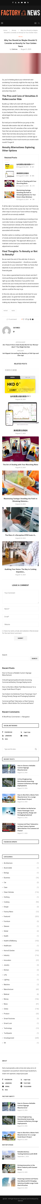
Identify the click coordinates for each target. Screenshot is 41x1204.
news (13, 310)
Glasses (21, 926)
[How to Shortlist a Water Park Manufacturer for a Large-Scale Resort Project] (8, 798)
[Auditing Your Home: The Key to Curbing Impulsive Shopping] (20, 553)
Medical (21, 994)
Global (21, 931)
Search (4, 655)
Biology (21, 873)
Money (14, 30)
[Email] (25, 2)
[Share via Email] (32, 319)
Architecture (21, 863)
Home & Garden (21, 950)
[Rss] (28, 2)
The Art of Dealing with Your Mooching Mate (26, 182)
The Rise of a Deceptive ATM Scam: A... (20, 535)
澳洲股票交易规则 (23, 173)
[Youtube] (22, 2)
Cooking (21, 902)
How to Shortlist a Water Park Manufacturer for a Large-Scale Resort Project (27, 797)
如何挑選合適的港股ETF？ (26, 164)
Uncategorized (21, 1038)
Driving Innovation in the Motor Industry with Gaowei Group (27, 1167)
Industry (21, 955)
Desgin (21, 907)
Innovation (21, 960)
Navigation (26, 717)
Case (21, 887)
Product (21, 1014)
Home (5, 30)
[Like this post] (23, 319)
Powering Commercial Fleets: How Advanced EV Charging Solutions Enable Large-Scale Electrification (27, 1182)
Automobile (21, 868)
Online (21, 1009)
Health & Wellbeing (21, 941)
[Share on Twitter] (28, 319)
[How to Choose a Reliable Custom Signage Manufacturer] (8, 768)
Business (21, 878)
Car (21, 882)
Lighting (21, 980)
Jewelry (21, 965)
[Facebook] (12, 2)
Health (21, 936)
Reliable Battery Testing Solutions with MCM (27, 1153)
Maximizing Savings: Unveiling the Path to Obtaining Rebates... (20, 499)
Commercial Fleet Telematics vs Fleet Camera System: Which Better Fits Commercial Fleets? (28, 827)
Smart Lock (21, 1023)
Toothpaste (21, 1033)
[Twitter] (15, 2)
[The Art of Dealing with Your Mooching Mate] (9, 183)
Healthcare (21, 946)
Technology (21, 1028)
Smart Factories (21, 1018)
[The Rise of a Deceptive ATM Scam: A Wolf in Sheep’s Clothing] (20, 519)
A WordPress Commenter (11, 717)
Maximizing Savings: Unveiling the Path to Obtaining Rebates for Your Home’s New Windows (26, 193)
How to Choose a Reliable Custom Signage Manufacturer (26, 767)
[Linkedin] (18, 2)
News (21, 1004)
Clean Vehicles (21, 892)
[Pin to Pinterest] (30, 319)
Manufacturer (21, 989)
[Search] (39, 23)
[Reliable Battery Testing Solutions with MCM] (8, 1155)
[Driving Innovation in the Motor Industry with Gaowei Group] (8, 1168)
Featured (21, 916)
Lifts (21, 975)
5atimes (14, 49)
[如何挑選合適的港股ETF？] (9, 165)
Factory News (21, 912)
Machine (21, 984)
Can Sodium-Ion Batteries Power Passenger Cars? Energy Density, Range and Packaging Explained (26, 811)
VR (21, 1043)
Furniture (21, 921)
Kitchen (21, 970)
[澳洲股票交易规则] (9, 174)
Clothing (21, 897)
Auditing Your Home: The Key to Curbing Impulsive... (20, 570)
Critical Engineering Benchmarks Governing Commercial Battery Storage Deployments (27, 782)
